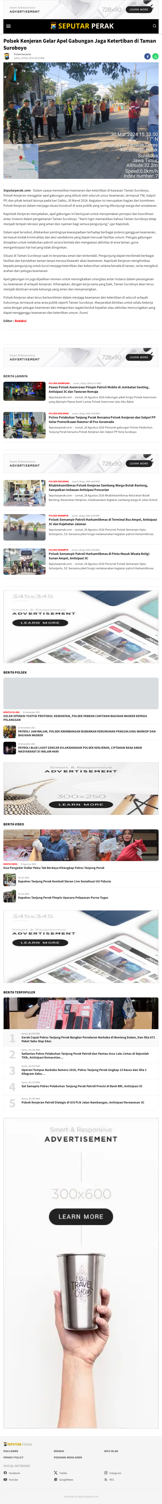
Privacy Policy (13, 1457)
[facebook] (147, 56)
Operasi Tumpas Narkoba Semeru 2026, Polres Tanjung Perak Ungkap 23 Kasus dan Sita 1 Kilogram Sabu (84, 1072)
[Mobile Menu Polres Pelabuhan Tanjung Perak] (12, 26)
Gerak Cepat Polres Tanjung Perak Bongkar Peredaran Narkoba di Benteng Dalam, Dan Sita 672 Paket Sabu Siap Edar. (88, 1039)
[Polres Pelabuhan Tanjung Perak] (81, 26)
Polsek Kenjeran (22, 54)
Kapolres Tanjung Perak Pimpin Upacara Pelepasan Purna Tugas (63, 898)
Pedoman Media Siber (68, 1457)
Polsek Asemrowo (59, 383)
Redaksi (20, 321)
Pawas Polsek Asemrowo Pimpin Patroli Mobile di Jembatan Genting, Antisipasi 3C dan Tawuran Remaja (99, 389)
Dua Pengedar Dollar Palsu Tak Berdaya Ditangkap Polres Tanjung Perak (53, 868)
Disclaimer (10, 1451)
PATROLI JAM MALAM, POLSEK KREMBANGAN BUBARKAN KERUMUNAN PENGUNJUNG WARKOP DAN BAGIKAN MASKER (87, 733)
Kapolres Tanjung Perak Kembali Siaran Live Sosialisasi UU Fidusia (64, 881)
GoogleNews (66, 1480)
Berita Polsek (11, 712)
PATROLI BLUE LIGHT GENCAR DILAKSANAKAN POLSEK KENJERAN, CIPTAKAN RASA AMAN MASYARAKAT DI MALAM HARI (80, 750)
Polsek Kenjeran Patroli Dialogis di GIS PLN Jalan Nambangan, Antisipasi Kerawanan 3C (83, 1103)
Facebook (14, 1473)
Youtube (13, 1480)
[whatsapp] (155, 56)
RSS (111, 1480)
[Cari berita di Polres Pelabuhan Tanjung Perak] (155, 26)
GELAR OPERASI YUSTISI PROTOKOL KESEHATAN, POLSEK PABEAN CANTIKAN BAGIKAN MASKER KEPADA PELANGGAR (75, 718)
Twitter (63, 1473)
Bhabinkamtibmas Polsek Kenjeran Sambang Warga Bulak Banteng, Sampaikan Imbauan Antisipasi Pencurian (98, 487)
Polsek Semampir (58, 515)
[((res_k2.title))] (81, 845)
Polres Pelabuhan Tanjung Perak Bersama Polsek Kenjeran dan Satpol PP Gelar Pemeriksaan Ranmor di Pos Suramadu (102, 419)
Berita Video (10, 864)
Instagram (115, 1473)
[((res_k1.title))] (81, 693)
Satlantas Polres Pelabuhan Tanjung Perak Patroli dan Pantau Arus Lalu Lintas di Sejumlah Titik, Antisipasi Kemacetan (85, 1056)
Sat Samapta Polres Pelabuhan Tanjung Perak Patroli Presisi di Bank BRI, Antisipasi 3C (82, 1086)
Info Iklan (111, 1451)
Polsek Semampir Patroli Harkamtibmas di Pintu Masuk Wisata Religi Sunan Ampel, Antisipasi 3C (99, 556)
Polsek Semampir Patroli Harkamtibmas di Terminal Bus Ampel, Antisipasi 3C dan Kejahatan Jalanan (103, 521)
